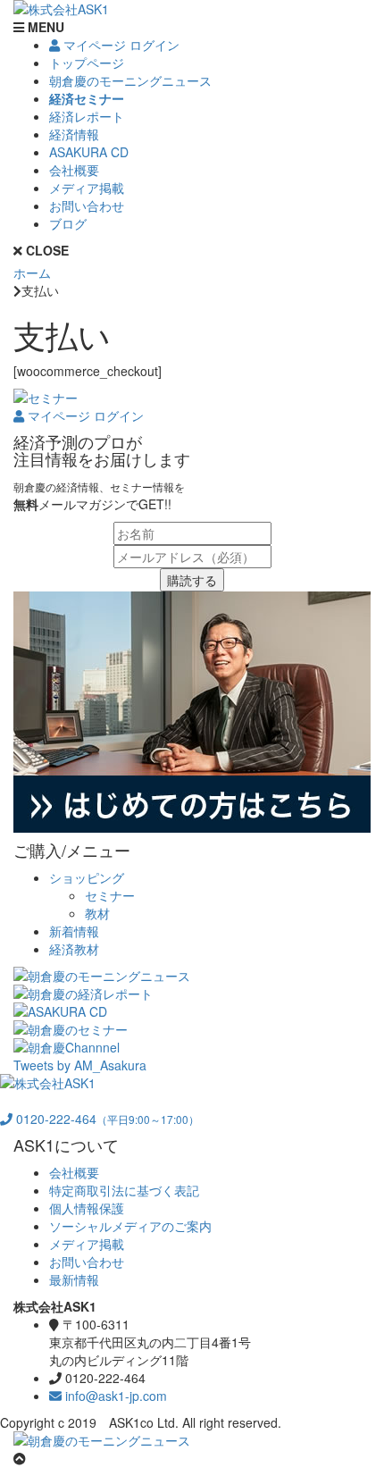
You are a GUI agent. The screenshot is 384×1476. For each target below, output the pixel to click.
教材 (97, 913)
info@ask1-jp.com (114, 1396)
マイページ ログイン (119, 45)
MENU (44, 27)
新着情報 (74, 931)
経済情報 (74, 134)
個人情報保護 (86, 1208)
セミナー (110, 895)
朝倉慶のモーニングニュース (130, 80)
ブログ (68, 223)
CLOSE (45, 250)
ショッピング (86, 877)
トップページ (86, 62)
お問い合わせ (86, 205)
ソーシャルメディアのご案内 (130, 1226)
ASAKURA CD (89, 152)
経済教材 (74, 949)
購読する (192, 580)
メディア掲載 (86, 188)
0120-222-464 (106, 1119)
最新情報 (74, 1279)
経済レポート (86, 116)
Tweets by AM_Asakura (79, 1065)
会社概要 (74, 170)
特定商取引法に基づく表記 (124, 1190)
